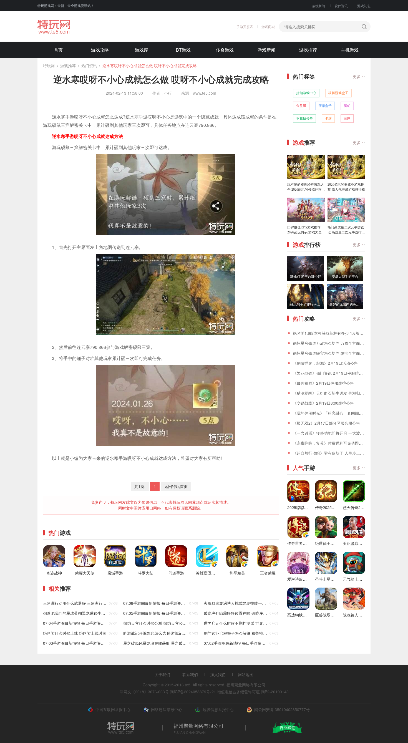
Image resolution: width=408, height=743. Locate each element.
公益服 (301, 106)
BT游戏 (183, 50)
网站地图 (245, 674)
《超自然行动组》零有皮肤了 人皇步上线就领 (329, 453)
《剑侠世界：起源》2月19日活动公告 (325, 363)
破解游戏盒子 (338, 93)
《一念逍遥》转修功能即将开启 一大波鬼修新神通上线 (329, 433)
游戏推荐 (308, 50)
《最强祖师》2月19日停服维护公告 (323, 383)
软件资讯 (341, 5)
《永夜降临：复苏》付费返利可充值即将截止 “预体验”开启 (329, 443)
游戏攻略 (100, 50)
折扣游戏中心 (306, 93)
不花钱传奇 (304, 118)
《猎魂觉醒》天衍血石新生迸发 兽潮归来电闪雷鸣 (329, 393)
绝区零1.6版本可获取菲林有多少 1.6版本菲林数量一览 (329, 333)
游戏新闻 (318, 5)
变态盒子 (325, 106)
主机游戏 (350, 50)
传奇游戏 (225, 50)
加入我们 (218, 674)
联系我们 (190, 674)
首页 (58, 50)
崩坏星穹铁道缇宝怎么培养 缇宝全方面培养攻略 (329, 353)
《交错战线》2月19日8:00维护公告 (323, 403)
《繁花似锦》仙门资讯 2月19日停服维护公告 (329, 373)
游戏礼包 (364, 5)
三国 (347, 118)
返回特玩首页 (176, 486)
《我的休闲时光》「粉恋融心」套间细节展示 (329, 413)
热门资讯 (89, 65)
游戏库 (141, 50)
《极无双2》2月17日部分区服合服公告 (326, 423)
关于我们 (162, 674)
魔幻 (347, 106)
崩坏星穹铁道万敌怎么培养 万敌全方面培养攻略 (329, 343)
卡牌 (328, 118)
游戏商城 (268, 26)
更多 (357, 76)
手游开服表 (244, 26)
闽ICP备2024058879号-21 (193, 691)
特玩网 (49, 65)
